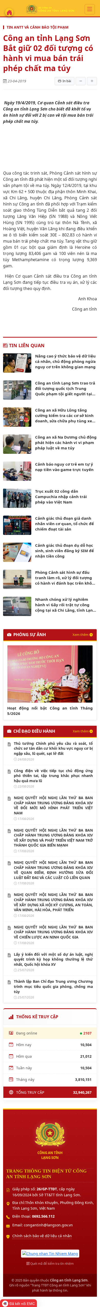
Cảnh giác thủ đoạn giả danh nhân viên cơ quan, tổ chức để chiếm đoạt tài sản (64, 524)
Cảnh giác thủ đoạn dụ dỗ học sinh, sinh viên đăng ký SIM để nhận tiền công (64, 551)
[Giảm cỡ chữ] (81, 81)
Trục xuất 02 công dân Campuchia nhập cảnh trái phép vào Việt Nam (61, 497)
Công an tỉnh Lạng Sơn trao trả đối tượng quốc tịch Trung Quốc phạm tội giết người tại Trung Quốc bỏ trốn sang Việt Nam (65, 388)
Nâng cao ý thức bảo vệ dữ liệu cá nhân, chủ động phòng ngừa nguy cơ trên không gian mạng (65, 361)
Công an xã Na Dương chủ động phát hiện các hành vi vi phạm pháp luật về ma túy (66, 442)
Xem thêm (80, 634)
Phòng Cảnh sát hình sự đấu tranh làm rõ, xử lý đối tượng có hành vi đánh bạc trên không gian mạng (66, 578)
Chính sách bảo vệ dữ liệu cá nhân (42, 1235)
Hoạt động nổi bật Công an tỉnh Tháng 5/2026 (50, 710)
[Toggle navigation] (90, 9)
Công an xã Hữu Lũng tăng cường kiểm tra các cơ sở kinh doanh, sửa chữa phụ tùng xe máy (64, 415)
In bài (67, 81)
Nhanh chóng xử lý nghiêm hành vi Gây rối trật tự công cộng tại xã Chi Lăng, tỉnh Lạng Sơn (65, 605)
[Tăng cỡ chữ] (92, 81)
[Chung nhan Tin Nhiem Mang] (50, 1253)
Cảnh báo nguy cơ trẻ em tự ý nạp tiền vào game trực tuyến (64, 467)
